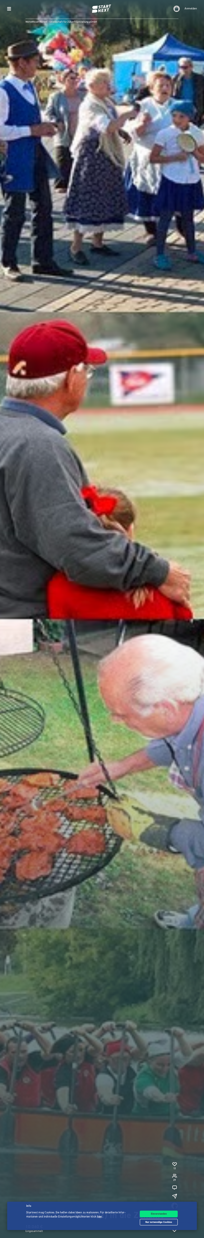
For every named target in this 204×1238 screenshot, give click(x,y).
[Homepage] (102, 8)
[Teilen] (174, 1196)
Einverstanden (159, 1214)
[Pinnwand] (174, 1187)
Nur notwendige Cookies (158, 1222)
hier (99, 1216)
